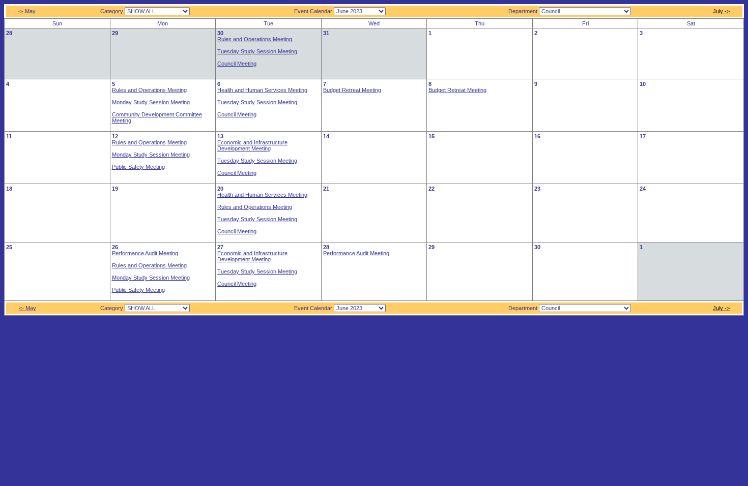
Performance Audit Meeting (145, 253)
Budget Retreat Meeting (352, 90)
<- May (27, 11)
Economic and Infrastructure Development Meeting (252, 145)
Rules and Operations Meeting (254, 39)
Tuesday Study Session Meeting (257, 51)
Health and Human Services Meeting (262, 90)
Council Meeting (236, 63)
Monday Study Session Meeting (151, 102)
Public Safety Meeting (138, 167)
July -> (721, 11)
